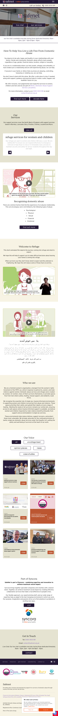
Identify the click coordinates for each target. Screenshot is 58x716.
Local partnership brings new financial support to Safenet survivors (38, 551)
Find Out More (20, 99)
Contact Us (41, 662)
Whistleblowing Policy (35, 697)
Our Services (36, 25)
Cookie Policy (31, 706)
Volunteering (32, 662)
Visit (29, 605)
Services (5, 662)
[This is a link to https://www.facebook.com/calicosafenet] (51, 662)
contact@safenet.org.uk (29, 93)
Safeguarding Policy (8, 697)
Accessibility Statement (21, 697)
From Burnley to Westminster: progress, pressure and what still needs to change (38, 482)
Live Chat (20, 25)
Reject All (31, 709)
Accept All (45, 709)
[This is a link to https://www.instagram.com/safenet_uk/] (54, 662)
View (23, 483)
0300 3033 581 (50, 5)
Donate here (38, 99)
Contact (29, 653)
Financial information (9, 695)
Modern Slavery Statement (23, 695)
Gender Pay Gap (44, 695)
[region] (38, 705)
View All (29, 130)
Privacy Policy (35, 695)
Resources (13, 662)
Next (48, 152)
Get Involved (22, 662)
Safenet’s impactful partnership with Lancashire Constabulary (11, 516)
